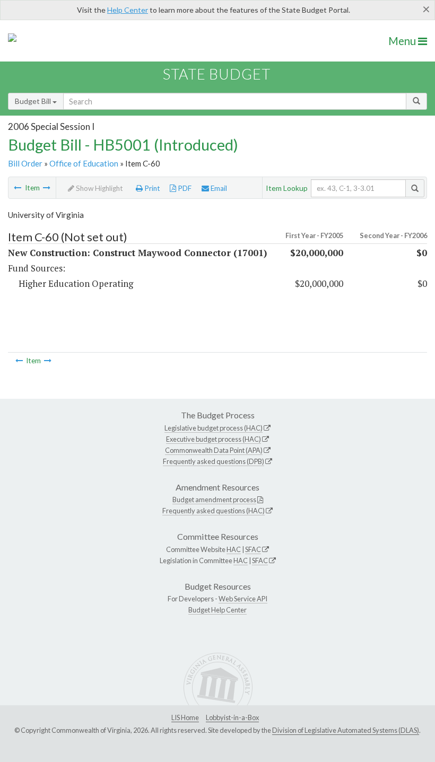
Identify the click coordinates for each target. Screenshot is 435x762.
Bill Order (25, 163)
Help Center (127, 9)
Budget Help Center (217, 610)
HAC (234, 549)
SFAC (253, 549)
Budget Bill (34, 101)
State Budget (217, 74)
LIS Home (185, 717)
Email (218, 188)
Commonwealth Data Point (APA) (214, 450)
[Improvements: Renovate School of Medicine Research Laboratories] (46, 187)
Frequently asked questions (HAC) (213, 510)
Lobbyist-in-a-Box (232, 717)
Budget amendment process (214, 499)
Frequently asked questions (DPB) (213, 461)
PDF (184, 188)
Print (151, 188)
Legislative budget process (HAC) (213, 428)
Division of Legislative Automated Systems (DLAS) (345, 730)
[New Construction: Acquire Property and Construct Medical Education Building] (17, 187)
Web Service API (243, 598)
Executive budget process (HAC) (213, 439)
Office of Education (83, 163)
